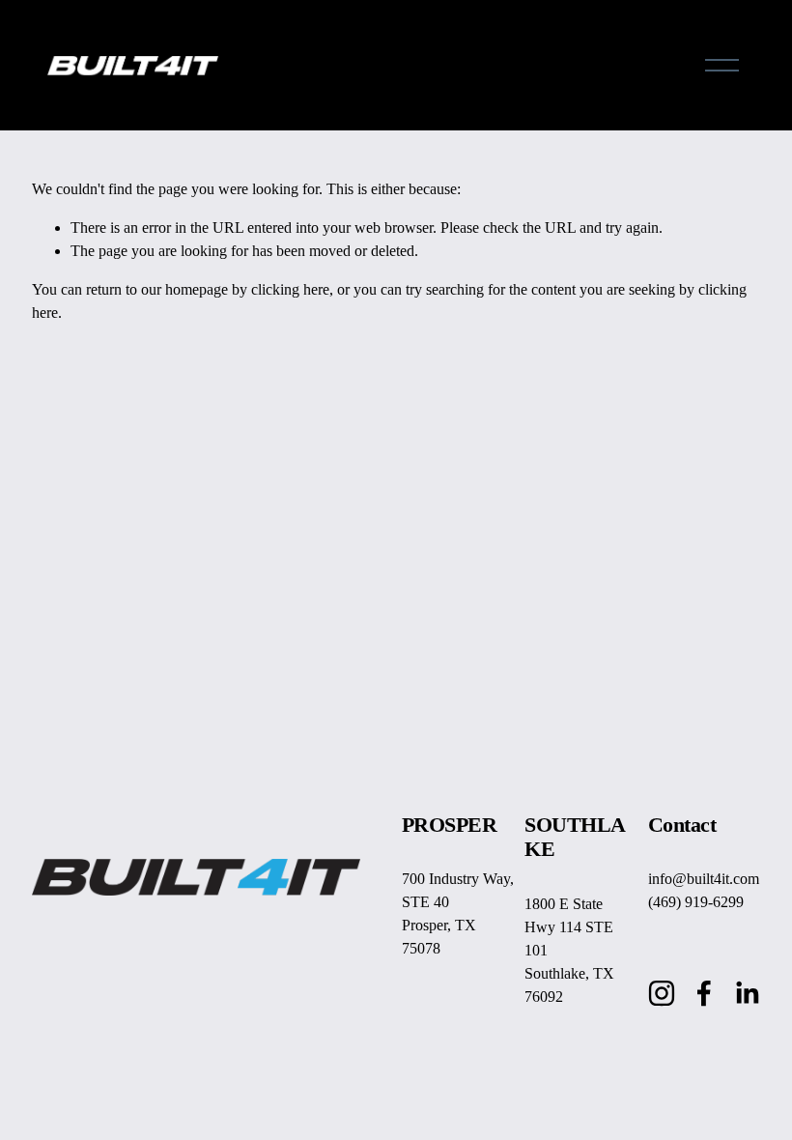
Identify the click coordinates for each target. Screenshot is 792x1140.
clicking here (290, 289)
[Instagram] (661, 993)
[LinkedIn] (746, 993)
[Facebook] (704, 993)
